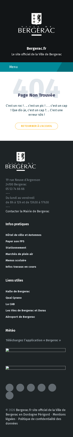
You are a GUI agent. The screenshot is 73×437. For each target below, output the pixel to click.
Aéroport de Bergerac (20, 316)
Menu (13, 67)
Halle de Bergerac (18, 291)
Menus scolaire (16, 260)
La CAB (10, 304)
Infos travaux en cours (21, 266)
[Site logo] (36, 42)
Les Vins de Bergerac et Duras (26, 310)
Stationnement (16, 247)
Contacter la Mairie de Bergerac (27, 211)
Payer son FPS (15, 241)
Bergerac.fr (36, 48)
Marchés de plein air (19, 254)
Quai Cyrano (14, 297)
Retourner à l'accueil (36, 126)
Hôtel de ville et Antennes (23, 235)
